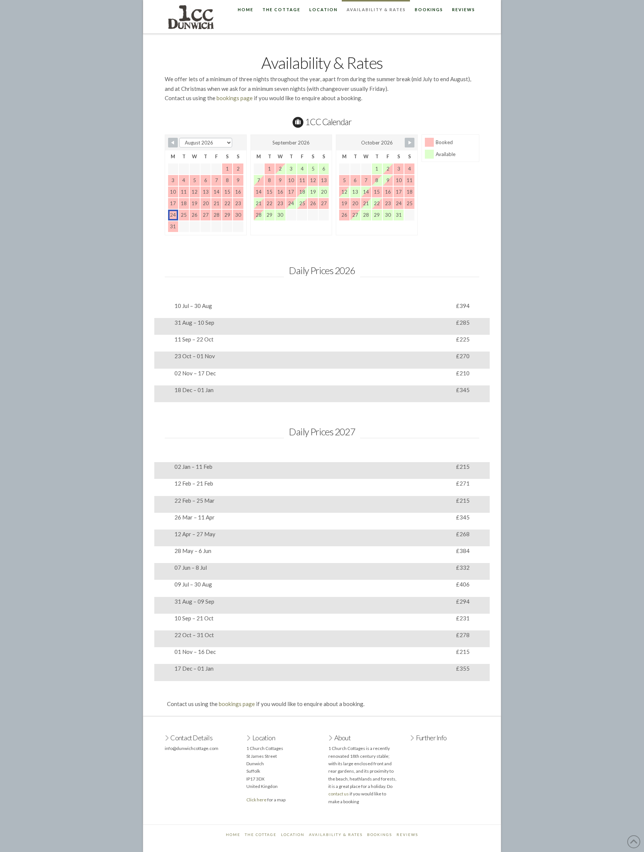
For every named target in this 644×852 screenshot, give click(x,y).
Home (233, 834)
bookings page (235, 98)
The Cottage (261, 834)
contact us (338, 794)
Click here (256, 799)
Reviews (407, 834)
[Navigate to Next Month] (409, 142)
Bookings (379, 834)
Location (292, 834)
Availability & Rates (336, 834)
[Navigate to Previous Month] (173, 142)
